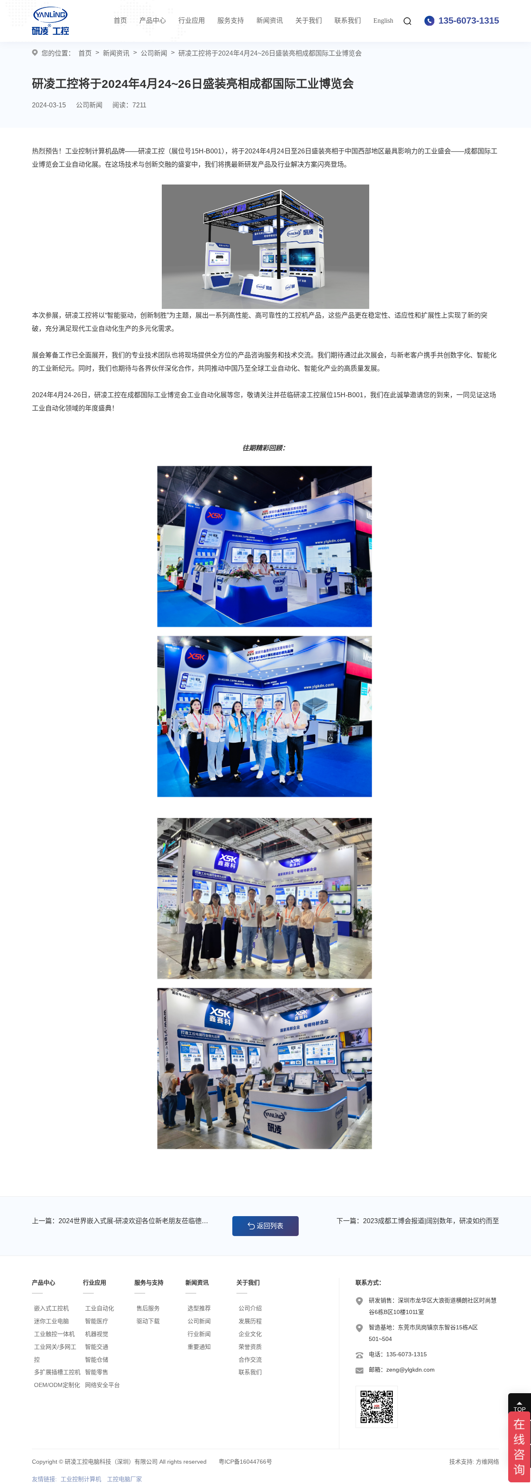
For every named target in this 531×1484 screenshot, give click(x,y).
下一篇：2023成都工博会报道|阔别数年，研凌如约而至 (417, 1220)
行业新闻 (199, 1334)
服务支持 (230, 20)
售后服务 (148, 1308)
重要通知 (199, 1346)
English (383, 20)
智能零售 (96, 1372)
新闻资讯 (269, 20)
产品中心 (152, 20)
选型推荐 (199, 1308)
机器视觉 (96, 1334)
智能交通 (96, 1346)
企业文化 (250, 1334)
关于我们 (308, 20)
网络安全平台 (102, 1385)
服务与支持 (148, 1282)
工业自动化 (99, 1308)
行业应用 (191, 20)
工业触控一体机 (54, 1334)
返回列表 (270, 1225)
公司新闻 (154, 53)
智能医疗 (96, 1321)
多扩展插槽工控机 (57, 1372)
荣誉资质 (250, 1346)
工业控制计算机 (81, 1479)
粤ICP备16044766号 (245, 1461)
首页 (120, 20)
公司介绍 (250, 1308)
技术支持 (461, 1461)
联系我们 (347, 20)
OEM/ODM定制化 (57, 1385)
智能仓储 (96, 1359)
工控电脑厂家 (124, 1479)
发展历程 (250, 1321)
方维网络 (487, 1461)
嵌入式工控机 (51, 1308)
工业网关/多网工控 (55, 1353)
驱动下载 (148, 1321)
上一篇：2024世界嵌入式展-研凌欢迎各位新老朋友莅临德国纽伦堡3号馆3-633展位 (122, 1220)
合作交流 (250, 1359)
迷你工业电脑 (51, 1321)
